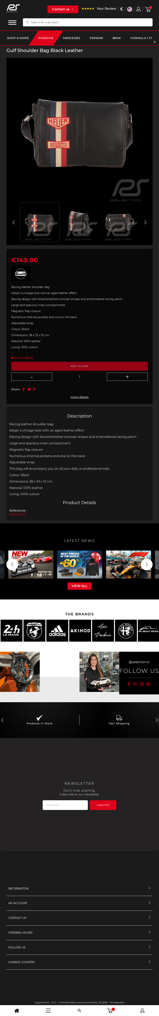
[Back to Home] (16, 1010)
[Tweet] (29, 389)
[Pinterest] (34, 389)
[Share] (23, 389)
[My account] (142, 1010)
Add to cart (79, 366)
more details (79, 397)
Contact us (60, 9)
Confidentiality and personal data (77, 1002)
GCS (53, 1002)
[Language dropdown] (129, 9)
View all (79, 586)
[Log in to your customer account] (138, 9)
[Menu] (48, 1010)
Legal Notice (42, 1002)
